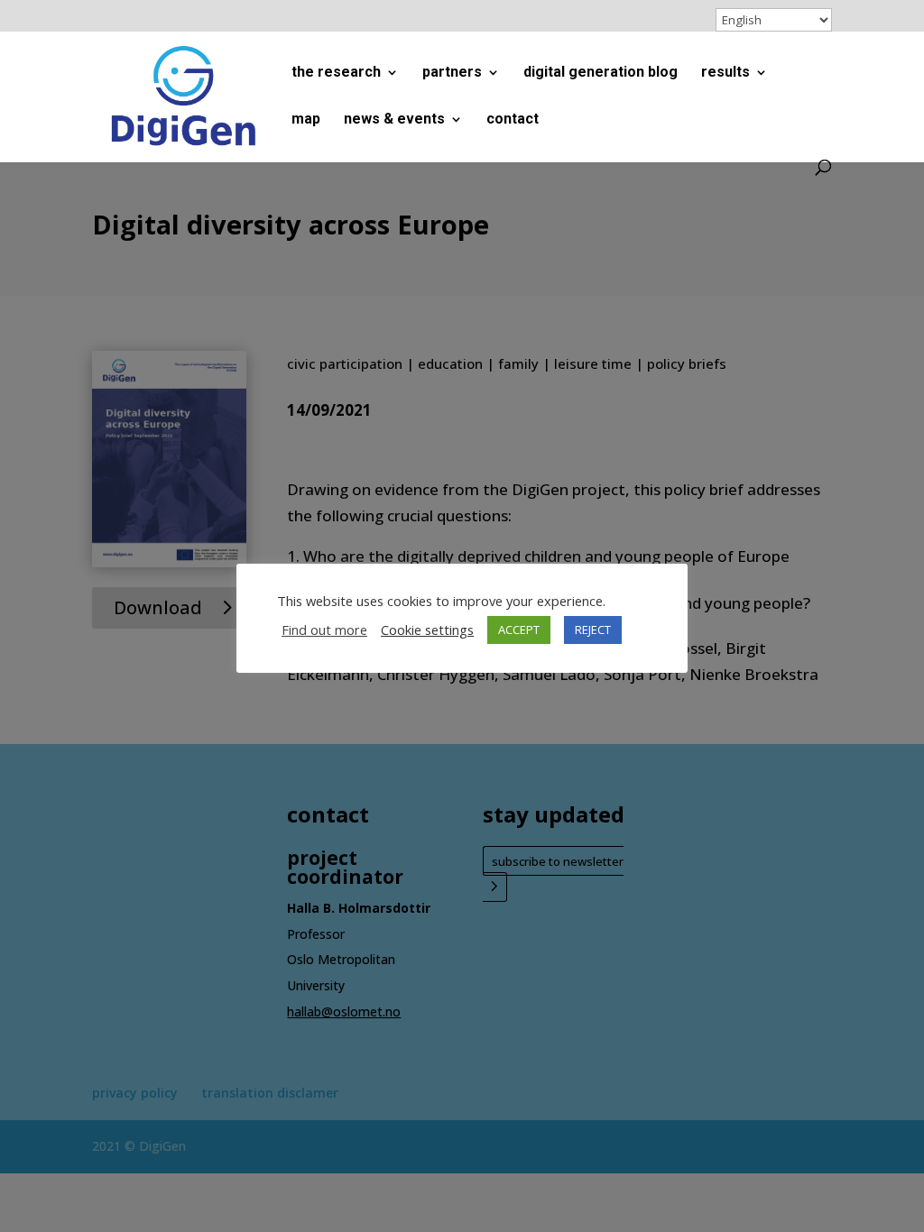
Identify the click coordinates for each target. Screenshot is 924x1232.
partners (452, 73)
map (305, 120)
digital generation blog (600, 73)
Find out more (324, 629)
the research (336, 73)
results (725, 73)
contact (512, 120)
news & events (394, 120)
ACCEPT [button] (519, 629)
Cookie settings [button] (427, 629)
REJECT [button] (593, 629)
